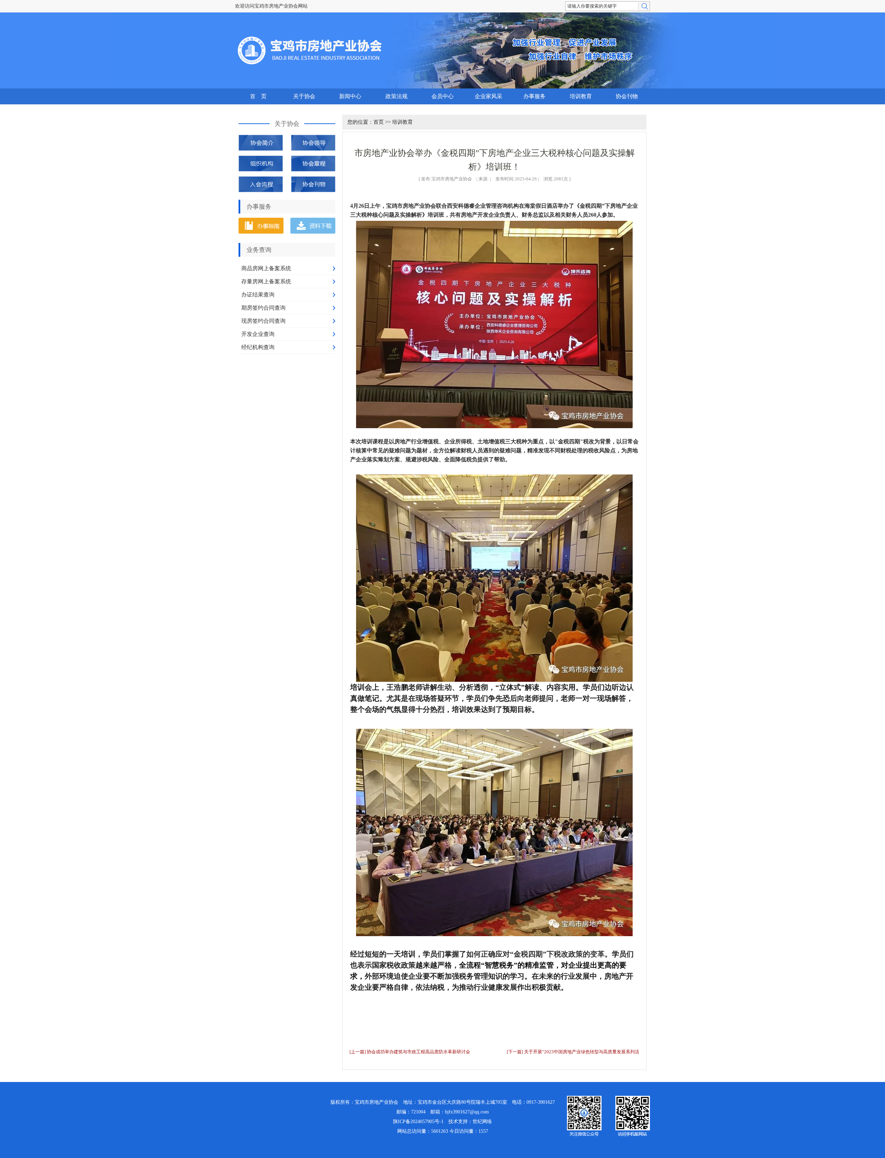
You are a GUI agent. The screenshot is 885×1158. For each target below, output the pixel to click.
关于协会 (304, 96)
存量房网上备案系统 (266, 281)
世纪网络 (482, 1121)
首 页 (258, 96)
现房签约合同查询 (263, 321)
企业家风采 (488, 96)
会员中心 (442, 96)
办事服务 (534, 96)
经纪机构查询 (257, 347)
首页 (378, 122)
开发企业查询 (257, 334)
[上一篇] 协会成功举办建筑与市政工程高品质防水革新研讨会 (410, 1051)
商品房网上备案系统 (266, 268)
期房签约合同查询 (263, 308)
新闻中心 (350, 96)
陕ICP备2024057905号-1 (418, 1121)
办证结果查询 (257, 295)
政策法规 (396, 96)
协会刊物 (627, 96)
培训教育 (581, 96)
